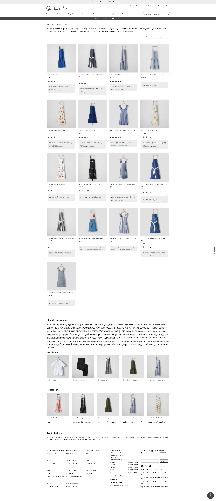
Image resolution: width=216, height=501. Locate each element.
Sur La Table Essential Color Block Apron (92, 238)
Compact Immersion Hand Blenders (157, 437)
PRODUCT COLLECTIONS (53, 486)
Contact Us (69, 453)
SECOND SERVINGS (52, 489)
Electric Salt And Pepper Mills (78, 439)
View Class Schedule (117, 482)
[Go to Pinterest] (150, 466)
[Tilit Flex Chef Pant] (83, 366)
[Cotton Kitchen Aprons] (133, 404)
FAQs (67, 480)
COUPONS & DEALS (91, 470)
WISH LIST (49, 470)
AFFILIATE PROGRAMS (91, 466)
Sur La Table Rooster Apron (56, 130)
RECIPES (49, 473)
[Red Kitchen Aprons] (58, 404)
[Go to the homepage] (56, 6)
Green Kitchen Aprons (105, 418)
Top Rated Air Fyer (94, 439)
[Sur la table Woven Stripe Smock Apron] (123, 222)
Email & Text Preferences (74, 476)
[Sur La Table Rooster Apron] (61, 114)
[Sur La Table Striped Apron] (123, 58)
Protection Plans (71, 470)
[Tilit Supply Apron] (61, 58)
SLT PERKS (49, 460)
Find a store (114, 479)
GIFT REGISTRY (51, 463)
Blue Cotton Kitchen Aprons (156, 418)
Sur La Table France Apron (56, 184)
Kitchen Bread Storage (102, 437)
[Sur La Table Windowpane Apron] (92, 167)
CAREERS (88, 457)
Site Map (35, 495)
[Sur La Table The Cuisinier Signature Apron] (154, 222)
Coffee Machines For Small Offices (57, 439)
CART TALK (50, 480)
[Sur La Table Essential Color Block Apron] (92, 222)
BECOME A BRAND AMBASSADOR (56, 476)
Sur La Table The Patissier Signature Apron (152, 185)
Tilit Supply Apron (53, 75)
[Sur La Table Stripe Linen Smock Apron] (61, 276)
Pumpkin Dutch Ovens (118, 437)
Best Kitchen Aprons (128, 345)
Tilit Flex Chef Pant (79, 380)
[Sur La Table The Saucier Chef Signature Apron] (61, 222)
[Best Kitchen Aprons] (83, 404)
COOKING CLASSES (52, 453)
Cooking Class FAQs (72, 483)
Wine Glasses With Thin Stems (135, 437)
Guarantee (69, 466)
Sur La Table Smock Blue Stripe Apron (122, 130)
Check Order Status (72, 457)
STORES (49, 457)
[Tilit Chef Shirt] (58, 366)
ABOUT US (88, 453)
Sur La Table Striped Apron (119, 75)
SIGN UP (163, 461)
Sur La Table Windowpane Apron (89, 184)
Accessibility (70, 473)
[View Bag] (168, 5)
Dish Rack (91, 437)
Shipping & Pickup (71, 460)
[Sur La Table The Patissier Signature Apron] (154, 167)
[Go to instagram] (146, 466)
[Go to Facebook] (142, 466)
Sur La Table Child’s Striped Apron (152, 75)
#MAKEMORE (89, 473)
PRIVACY (88, 460)
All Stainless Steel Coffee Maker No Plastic (60, 437)
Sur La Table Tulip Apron (149, 130)
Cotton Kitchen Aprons (130, 418)
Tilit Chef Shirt (52, 380)
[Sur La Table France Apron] (61, 167)
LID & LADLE (50, 483)
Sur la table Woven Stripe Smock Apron (123, 238)
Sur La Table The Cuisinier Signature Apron (153, 239)
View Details (125, 485)
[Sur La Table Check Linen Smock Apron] (123, 167)
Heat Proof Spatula (80, 437)
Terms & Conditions (72, 486)
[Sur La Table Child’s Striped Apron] (154, 58)
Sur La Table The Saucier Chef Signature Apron (61, 239)
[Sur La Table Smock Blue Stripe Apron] (123, 114)
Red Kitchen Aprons (54, 418)
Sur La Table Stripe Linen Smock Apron (60, 293)
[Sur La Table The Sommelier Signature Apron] (92, 58)
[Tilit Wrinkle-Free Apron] (92, 114)
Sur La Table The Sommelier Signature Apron (91, 76)
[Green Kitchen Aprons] (108, 404)
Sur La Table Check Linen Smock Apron (122, 184)
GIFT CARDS (50, 466)
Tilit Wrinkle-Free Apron (87, 130)
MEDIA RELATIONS (90, 463)
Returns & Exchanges (72, 463)
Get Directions (114, 485)
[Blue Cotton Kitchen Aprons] (158, 404)
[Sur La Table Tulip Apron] (154, 114)
